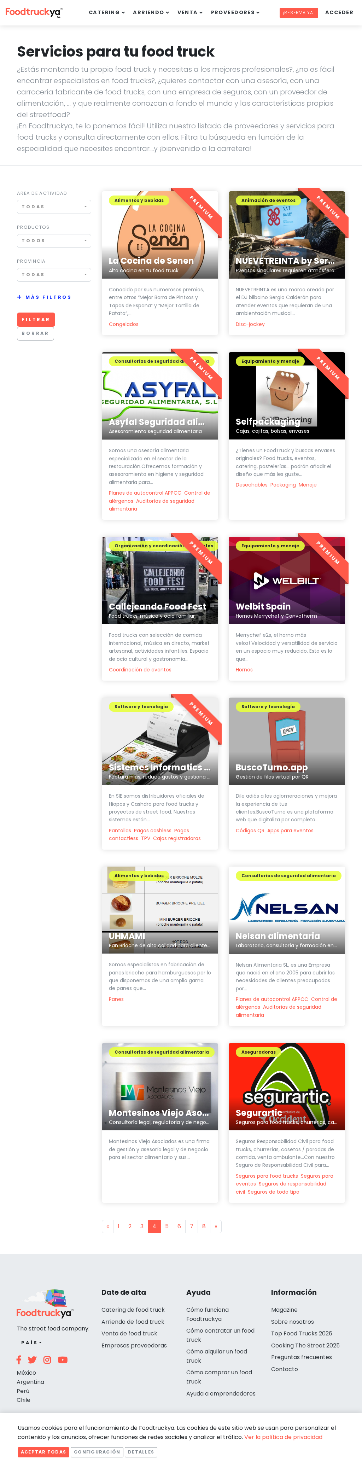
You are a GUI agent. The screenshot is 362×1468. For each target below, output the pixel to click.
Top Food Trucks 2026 (301, 1333)
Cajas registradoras (177, 838)
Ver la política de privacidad (283, 1437)
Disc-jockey (250, 324)
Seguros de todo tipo (273, 1191)
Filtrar (36, 319)
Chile (23, 1400)
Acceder (339, 12)
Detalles (141, 1452)
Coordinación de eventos (140, 669)
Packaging (283, 484)
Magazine (284, 1310)
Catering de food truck (133, 1310)
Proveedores (233, 12)
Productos (33, 227)
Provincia (31, 261)
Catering (104, 12)
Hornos (244, 669)
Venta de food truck (129, 1333)
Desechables (252, 484)
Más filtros (48, 297)
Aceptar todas (43, 1452)
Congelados (124, 324)
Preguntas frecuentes (301, 1357)
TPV (145, 838)
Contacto (284, 1369)
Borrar (35, 333)
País (29, 1343)
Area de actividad (42, 193)
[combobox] (54, 207)
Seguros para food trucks (267, 1175)
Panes (116, 999)
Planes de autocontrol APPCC (145, 492)
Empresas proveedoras (134, 1345)
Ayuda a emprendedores (221, 1394)
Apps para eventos (290, 830)
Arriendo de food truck (132, 1322)
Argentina (30, 1382)
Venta (187, 12)
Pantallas (120, 830)
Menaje (308, 484)
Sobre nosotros (292, 1322)
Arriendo (148, 12)
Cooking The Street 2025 (305, 1345)
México (26, 1373)
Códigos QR (250, 830)
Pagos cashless (152, 830)
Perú (23, 1391)
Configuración (97, 1452)
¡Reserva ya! (299, 13)
